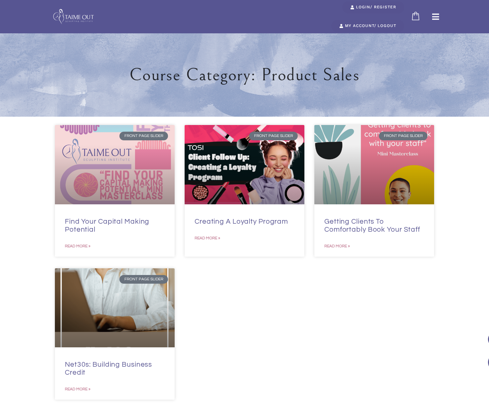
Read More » (77, 246)
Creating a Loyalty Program (241, 221)
